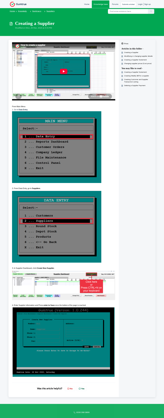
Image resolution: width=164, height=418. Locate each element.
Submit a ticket (128, 4)
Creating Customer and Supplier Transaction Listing (136, 81)
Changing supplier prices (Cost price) (138, 63)
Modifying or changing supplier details (138, 56)
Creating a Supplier (131, 52)
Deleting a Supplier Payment (134, 85)
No (71, 388)
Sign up (147, 4)
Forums (115, 4)
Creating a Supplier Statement (135, 60)
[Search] (151, 11)
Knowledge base (101, 4)
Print (126, 44)
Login (140, 4)
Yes (82, 388)
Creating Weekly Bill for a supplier (136, 76)
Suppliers (51, 11)
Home (86, 4)
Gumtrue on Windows (41, 11)
